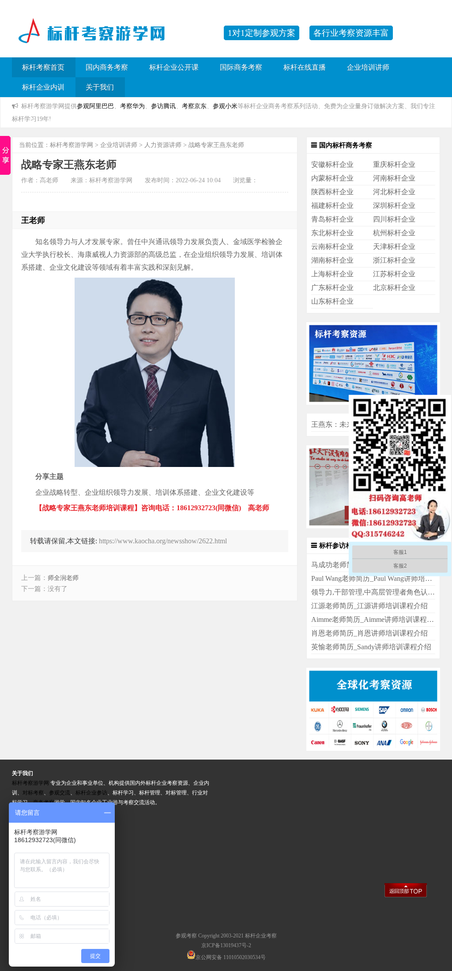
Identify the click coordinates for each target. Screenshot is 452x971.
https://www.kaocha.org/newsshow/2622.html (163, 541)
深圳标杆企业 (394, 205)
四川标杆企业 (394, 219)
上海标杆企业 (332, 274)
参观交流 (59, 793)
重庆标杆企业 (394, 164)
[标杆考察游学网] (113, 37)
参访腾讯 (163, 105)
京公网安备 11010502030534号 (231, 957)
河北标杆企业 (394, 192)
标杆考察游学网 (71, 145)
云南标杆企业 (332, 246)
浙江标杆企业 (394, 260)
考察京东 (194, 105)
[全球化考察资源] (373, 748)
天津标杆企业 (394, 246)
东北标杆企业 (332, 233)
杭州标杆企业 (394, 233)
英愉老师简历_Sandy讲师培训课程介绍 (371, 647)
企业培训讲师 (368, 67)
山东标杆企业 (332, 301)
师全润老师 (63, 578)
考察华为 (132, 105)
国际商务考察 (241, 67)
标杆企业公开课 (174, 67)
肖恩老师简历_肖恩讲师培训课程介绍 (369, 633)
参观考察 (186, 936)
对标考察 (33, 793)
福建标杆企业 (332, 205)
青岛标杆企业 (332, 219)
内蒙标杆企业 (332, 178)
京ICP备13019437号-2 (226, 945)
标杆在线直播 (304, 67)
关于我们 (100, 87)
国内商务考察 (107, 67)
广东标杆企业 (332, 287)
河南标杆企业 (394, 178)
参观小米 (225, 105)
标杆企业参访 (91, 793)
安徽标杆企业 (332, 164)
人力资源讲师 (162, 145)
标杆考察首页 (43, 67)
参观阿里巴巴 (95, 105)
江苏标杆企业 (394, 274)
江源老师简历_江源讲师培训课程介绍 (369, 606)
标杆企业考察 (261, 936)
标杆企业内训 (43, 87)
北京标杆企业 (394, 287)
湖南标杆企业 (332, 260)
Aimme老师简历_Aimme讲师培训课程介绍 (376, 619)
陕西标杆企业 (332, 192)
